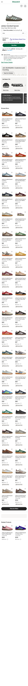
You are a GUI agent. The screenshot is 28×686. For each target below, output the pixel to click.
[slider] (7, 23)
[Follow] (11, 112)
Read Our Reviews (7, 73)
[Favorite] (21, 6)
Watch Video (6, 90)
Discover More (14, 508)
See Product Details (7, 62)
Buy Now (14, 45)
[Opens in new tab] (14, 49)
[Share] (25, 6)
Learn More (9, 50)
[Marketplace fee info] (18, 42)
